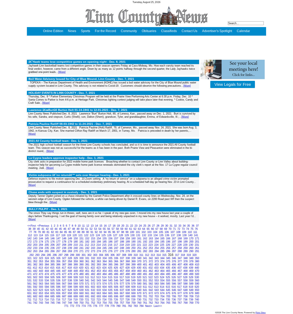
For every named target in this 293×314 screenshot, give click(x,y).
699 (133, 296)
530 (197, 277)
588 (185, 283)
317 (177, 254)
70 (170, 228)
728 (127, 299)
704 (162, 296)
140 (190, 235)
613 (156, 286)
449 (76, 270)
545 (110, 280)
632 (93, 290)
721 (87, 299)
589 (191, 283)
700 (139, 296)
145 (47, 238)
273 (93, 251)
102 (144, 232)
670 (139, 293)
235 (47, 248)
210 (76, 244)
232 (29, 248)
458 (128, 270)
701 (145, 296)
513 (98, 277)
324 (47, 258)
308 (124, 254)
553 (156, 280)
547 (122, 280)
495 (168, 274)
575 (110, 283)
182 (87, 241)
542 (93, 280)
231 (197, 244)
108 (178, 232)
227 (174, 244)
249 (128, 248)
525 (168, 277)
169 (185, 238)
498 (185, 274)
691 (87, 296)
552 (151, 280)
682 (35, 296)
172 (29, 241)
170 (191, 238)
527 (179, 277)
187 (116, 241)
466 (174, 270)
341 (145, 258)
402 (151, 264)
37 (197, 225)
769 (191, 302)
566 (58, 283)
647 (180, 290)
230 (191, 244)
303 (95, 254)
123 (92, 235)
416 (58, 267)
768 (185, 302)
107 (172, 232)
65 (148, 228)
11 (84, 225)
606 (116, 286)
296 (55, 254)
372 (151, 261)
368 (128, 261)
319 (189, 254)
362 (93, 261)
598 (70, 286)
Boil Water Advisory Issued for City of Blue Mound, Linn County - (81, 78)
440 (197, 267)
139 (184, 235)
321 (29, 258)
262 (29, 251)
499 (191, 274)
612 (150, 286)
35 (189, 225)
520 (139, 277)
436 (174, 267)
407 (180, 264)
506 (58, 277)
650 (197, 290)
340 (139, 258)
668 (128, 293)
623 (41, 290)
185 (104, 241)
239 (70, 248)
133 (150, 235)
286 (168, 251)
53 (96, 228)
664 (104, 293)
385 (52, 264)
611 (145, 286)
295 (49, 254)
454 (104, 270)
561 (29, 283)
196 (168, 241)
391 (87, 264)
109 (184, 232)
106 (167, 232)
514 (104, 277)
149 (70, 238)
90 (88, 232)
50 (83, 228)
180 (76, 241)
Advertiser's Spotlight (217, 31)
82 (53, 232)
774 (84, 305)
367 (122, 261)
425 (110, 267)
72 (179, 228)
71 (175, 228)
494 (162, 274)
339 (133, 258)
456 (116, 270)
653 (41, 293)
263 (35, 251)
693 (99, 296)
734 (162, 299)
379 (191, 261)
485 (110, 274)
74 (188, 228)
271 (81, 251)
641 (145, 290)
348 (185, 258)
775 (89, 305)
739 (191, 299)
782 (130, 305)
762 (151, 302)
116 (52, 235)
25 (145, 225)
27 (154, 225)
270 (76, 251)
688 (70, 296)
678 (185, 293)
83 (57, 232)
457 (122, 270)
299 (72, 254)
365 (110, 261)
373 (156, 261)
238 (64, 248)
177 (58, 241)
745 (52, 302)
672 (151, 293)
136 (167, 235)
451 (87, 270)
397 (122, 264)
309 (130, 254)
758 (128, 302)
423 (98, 267)
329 (76, 258)
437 (179, 267)
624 (47, 290)
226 (168, 244)
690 (81, 296)
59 (122, 228)
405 (168, 264)
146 (52, 238)
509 (76, 277)
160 (133, 238)
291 (197, 251)
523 (156, 277)
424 (104, 267)
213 (93, 244)
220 (133, 244)
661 (87, 293)
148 (64, 238)
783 (136, 305)
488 (128, 274)
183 (93, 241)
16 (105, 225)
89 (83, 232)
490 (139, 274)
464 (162, 270)
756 (116, 302)
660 (81, 293)
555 (168, 280)
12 (88, 225)
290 (191, 251)
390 (81, 264)
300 (78, 254)
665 (110, 293)
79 (39, 232)
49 (78, 228)
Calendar (243, 31)
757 (122, 302)
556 (174, 280)
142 (29, 238)
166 (168, 238)
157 (116, 238)
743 (41, 302)
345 (168, 258)
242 (87, 248)
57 (113, 228)
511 (87, 277)
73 (183, 228)
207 (58, 244)
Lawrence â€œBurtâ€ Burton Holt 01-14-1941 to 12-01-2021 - (78, 110)
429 (133, 267)
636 (116, 290)
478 (70, 274)
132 (144, 235)
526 (174, 277)
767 (180, 302)
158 (122, 238)
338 (128, 258)
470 (197, 270)
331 (87, 258)
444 (47, 270)
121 (80, 235)
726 (116, 299)
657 (64, 293)
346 (174, 258)
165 (162, 238)
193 (151, 241)
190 (133, 241)
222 (145, 244)
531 (29, 280)
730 (139, 299)
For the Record (105, 31)
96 (114, 232)
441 (29, 270)
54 (100, 228)
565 (52, 283)
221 (139, 244)
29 (162, 225)
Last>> (158, 305)
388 (70, 264)
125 (103, 235)
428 (127, 267)
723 (98, 299)
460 (139, 270)
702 (151, 296)
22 (132, 225)
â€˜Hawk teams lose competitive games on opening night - (77, 61)
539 (76, 280)
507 (64, 277)
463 (156, 270)
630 (81, 290)
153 (93, 238)
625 (52, 290)
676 (174, 293)
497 (180, 274)
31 (171, 225)
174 (41, 241)
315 (164, 254)
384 (47, 264)
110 (190, 232)
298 (66, 254)
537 (64, 280)
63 (140, 228)
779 (112, 305)
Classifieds (169, 31)
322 (35, 258)
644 (162, 290)
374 (162, 261)
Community (129, 31)
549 (133, 280)
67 (157, 228)
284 (156, 251)
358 (70, 261)
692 (93, 296)
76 (196, 228)
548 (128, 280)
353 (41, 261)
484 (104, 274)
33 (180, 225)
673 (156, 293)
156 (110, 238)
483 (99, 274)
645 (168, 290)
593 (41, 286)
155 (104, 238)
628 (70, 290)
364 (104, 261)
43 (52, 228)
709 (191, 296)
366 (116, 261)
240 (76, 248)
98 (123, 232)
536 (58, 280)
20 (123, 225)
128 (121, 235)
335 (110, 258)
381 (29, 264)
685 (52, 296)
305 (107, 254)
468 (185, 270)
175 (47, 241)
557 (180, 280)
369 (133, 261)
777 (101, 305)
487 (122, 274)
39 (34, 228)
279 (128, 251)
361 (87, 261)
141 (196, 235)
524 (162, 277)
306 (112, 254)
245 (104, 248)
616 (174, 286)
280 (133, 251)
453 (99, 270)
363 (99, 261)
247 (116, 248)
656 (58, 293)
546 (116, 280)
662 (93, 293)
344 (162, 258)
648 (185, 290)
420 (81, 267)
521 (145, 277)
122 (86, 235)
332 (93, 258)
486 (116, 274)
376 (174, 261)
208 (64, 244)
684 (47, 296)
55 (104, 228)
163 (151, 238)
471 (29, 274)
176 (52, 241)
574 (104, 283)
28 (158, 225)
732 (150, 299)
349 (191, 258)
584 (162, 283)
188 (122, 241)
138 (179, 235)
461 (145, 270)
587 (180, 283)
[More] (62, 71)
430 (139, 267)
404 (162, 264)
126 (109, 235)
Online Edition (53, 31)
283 (151, 251)
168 (180, 238)
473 (41, 274)
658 (70, 293)
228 (179, 244)
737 (179, 299)
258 (180, 248)
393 (99, 264)
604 (104, 286)
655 (52, 293)
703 (156, 296)
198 (180, 241)
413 (41, 267)
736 (174, 299)
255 (162, 248)
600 (81, 286)
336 (116, 258)
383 (41, 264)
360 (81, 261)
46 (65, 228)
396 (116, 264)
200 (191, 241)
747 (64, 302)
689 (76, 296)
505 (52, 277)
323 (41, 258)
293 (37, 254)
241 (81, 248)
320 (194, 254)
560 (197, 280)
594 (47, 286)
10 (79, 225)
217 (116, 244)
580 (139, 283)
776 (95, 305)
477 (64, 274)
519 (133, 277)
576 (116, 283)
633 (99, 290)
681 (29, 296)
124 (98, 235)
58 (118, 228)
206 (52, 244)
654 (47, 293)
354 (47, 261)
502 (35, 277)
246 (110, 248)
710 (197, 296)
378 (185, 261)
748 (70, 302)
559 (191, 280)
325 (52, 258)
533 (41, 280)
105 (161, 232)
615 (168, 286)
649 (191, 290)
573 (99, 283)
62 (135, 228)
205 (47, 244)
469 (191, 270)
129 (127, 235)
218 (122, 244)
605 (110, 286)
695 (110, 296)
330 (81, 258)
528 (185, 277)
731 (145, 299)
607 (122, 286)
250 (133, 248)
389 (76, 264)
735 (168, 299)
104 (155, 232)
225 (162, 244)
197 (174, 241)
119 (69, 235)
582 (151, 283)
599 (76, 286)
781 (124, 305)
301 (84, 254)
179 (70, 241)
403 (156, 264)
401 (145, 264)
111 (195, 232)
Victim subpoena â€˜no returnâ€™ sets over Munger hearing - (79, 175)
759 (133, 302)
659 (76, 293)
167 (174, 238)
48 (74, 228)
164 (156, 238)
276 (110, 251)
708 (185, 296)
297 (60, 254)
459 (133, 270)
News (72, 31)
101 (138, 232)
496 (174, 274)
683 (41, 296)
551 (145, 280)
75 (192, 228)
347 (180, 258)
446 (58, 270)
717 (64, 299)
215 (104, 244)
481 (87, 274)
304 (101, 254)
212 (87, 244)
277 (116, 251)
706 (174, 296)
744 (47, 302)
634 (104, 290)
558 (185, 280)
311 (141, 254)
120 (75, 235)
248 (122, 248)
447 (64, 270)
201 (197, 241)
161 (139, 238)
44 (56, 228)
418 (70, 267)
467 (180, 270)
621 (29, 290)
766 (174, 302)
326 (58, 258)
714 (46, 299)
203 (35, 244)
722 (93, 299)
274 (99, 251)
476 (58, 274)
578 (128, 283)
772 (72, 305)
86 (70, 232)
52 (91, 228)
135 (161, 235)
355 (52, 261)
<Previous (43, 225)
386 (58, 264)
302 (89, 254)
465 (168, 270)
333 (99, 258)
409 (191, 264)
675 (168, 293)
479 (76, 274)
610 (139, 286)
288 (180, 251)
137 (173, 235)
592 (35, 286)
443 (41, 270)
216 (110, 244)
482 (93, 274)
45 (61, 228)
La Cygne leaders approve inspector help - (66, 157)
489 (133, 274)
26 (149, 225)
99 (127, 232)
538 (70, 280)
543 (99, 280)
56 (109, 228)
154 (99, 238)
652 (35, 293)
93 (101, 232)
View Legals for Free (232, 84)
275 (104, 251)
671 (145, 293)
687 (64, 296)
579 (133, 283)
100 (132, 232)
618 (185, 286)
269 (70, 251)
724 (104, 299)
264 (41, 251)
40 (39, 228)
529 (191, 277)
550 (139, 280)
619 (191, 286)
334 (104, 258)
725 (110, 299)
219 (127, 244)
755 (110, 302)
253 (151, 248)
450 (81, 270)
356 (58, 261)
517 (122, 277)
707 (180, 296)
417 (64, 267)
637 (122, 290)
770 (197, 302)
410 (197, 264)
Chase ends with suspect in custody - (63, 192)
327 (64, 258)
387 (64, 264)
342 (151, 258)
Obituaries (149, 31)
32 (176, 225)
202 (29, 244)
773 (78, 305)
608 (128, 286)
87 (75, 232)
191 (139, 241)
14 (97, 225)
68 (161, 228)
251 (139, 248)
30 (167, 225)
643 (156, 290)
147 (58, 238)
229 (185, 244)
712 (35, 299)
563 (41, 283)
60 (126, 228)
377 (180, 261)
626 (58, 290)
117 (58, 235)
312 (147, 254)
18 (114, 225)
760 (139, 302)
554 (162, 280)
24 (141, 225)
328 (70, 258)
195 (162, 241)
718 (70, 299)
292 (31, 254)
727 (122, 299)
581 (145, 283)
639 (133, 290)
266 (52, 251)
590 (197, 283)
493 (156, 274)
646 (174, 290)
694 (104, 296)
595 (52, 286)
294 (43, 254)
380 (197, 261)
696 (116, 296)
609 (133, 286)
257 (174, 248)
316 (171, 254)
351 (29, 261)
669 (133, 293)
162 (145, 238)
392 (93, 264)
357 (64, 261)
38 (30, 228)
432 (150, 267)
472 (35, 274)
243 (93, 248)
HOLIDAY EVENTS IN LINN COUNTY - (62, 92)
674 (162, 293)
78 (35, 232)
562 (35, 283)
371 (145, 261)
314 (158, 254)
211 (81, 244)
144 (41, 238)
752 (93, 302)
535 (52, 280)
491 (145, 274)
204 (41, 244)
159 (128, 238)
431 (145, 267)
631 (87, 290)
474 (47, 274)
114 (41, 235)
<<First (32, 225)
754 (104, 302)
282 (145, 251)
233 (35, 248)
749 (76, 302)
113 (35, 235)
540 (81, 280)
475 (52, 274)
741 (29, 302)
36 (193, 225)
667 (122, 293)
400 (139, 264)
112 (30, 235)
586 (174, 283)
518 (127, 277)
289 (185, 251)
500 (197, 274)
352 (35, 261)
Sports (85, 31)
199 (185, 241)
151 (81, 238)
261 (197, 248)
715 (52, 299)
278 (122, 251)
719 (75, 299)
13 (92, 225)
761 (145, 302)
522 (150, 277)
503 (41, 277)
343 (156, 258)
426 (116, 267)
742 (35, 302)
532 (35, 280)
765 (168, 302)
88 (79, 232)
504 (47, 277)
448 (70, 270)
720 (81, 299)
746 (58, 302)
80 (44, 232)
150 (76, 238)
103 (149, 232)
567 (64, 283)
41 (43, 228)
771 (66, 305)
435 (168, 267)
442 (35, 270)
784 (141, 305)
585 (168, 283)
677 (180, 293)
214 (98, 244)
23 (136, 225)
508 (70, 277)
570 (81, 283)
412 (35, 267)
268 (64, 251)
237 (58, 248)
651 (29, 293)
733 (156, 299)
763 (156, 302)
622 (35, 290)
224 (156, 244)
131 (138, 235)
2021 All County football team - (58, 140)
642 (151, 290)
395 (110, 264)
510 (81, 277)
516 (116, 277)
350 (197, 258)
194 (156, 241)
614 (162, 286)
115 (47, 235)
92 (96, 232)
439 (191, 267)
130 (132, 235)
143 (35, 238)
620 (197, 286)
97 (118, 232)
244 (99, 248)
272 (87, 251)
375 (168, 261)
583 (156, 283)
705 (168, 296)
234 (41, 248)
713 (41, 299)
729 (133, 299)
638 (128, 290)
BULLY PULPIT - (48, 209)
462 (151, 270)
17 (110, 225)
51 (87, 228)
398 (128, 264)
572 (93, 283)
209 (70, 244)
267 (58, 251)
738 (185, 299)
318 (183, 254)
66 (153, 228)
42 (47, 228)
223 (150, 244)
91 (92, 232)
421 (87, 267)
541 (87, 280)
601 (87, 286)
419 (75, 267)
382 (35, 264)
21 (127, 225)
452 (93, 270)
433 (156, 267)
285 (162, 251)
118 (63, 235)
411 (29, 267)
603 (99, 286)
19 (119, 225)
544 (104, 280)
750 (81, 302)
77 (31, 232)
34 (184, 225)
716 (58, 299)
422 (93, 267)
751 (87, 302)
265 (47, 251)
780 (118, 305)
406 (174, 264)
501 (29, 277)
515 (110, 277)
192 (145, 241)
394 (104, 264)
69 (166, 228)
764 (162, 302)
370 (139, 261)
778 (107, 305)
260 (191, 248)
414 (46, 267)
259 (185, 248)
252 (145, 248)
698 (128, 296)
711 (29, 299)
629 (76, 290)
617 (179, 286)
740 (197, 299)
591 (29, 286)
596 (58, 286)
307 (118, 254)
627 (64, 290)
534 (47, 280)
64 (144, 228)
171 (197, 238)
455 (110, 270)
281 (139, 251)
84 (61, 232)
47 (69, 228)
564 (47, 283)
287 (174, 251)
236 (52, 248)
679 (191, 293)
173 (35, 241)
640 (139, 290)
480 (81, 274)
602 (93, 286)
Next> (149, 305)
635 (110, 290)
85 (66, 232)
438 (185, 267)
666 (116, 293)
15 (101, 225)
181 (81, 241)
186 (110, 241)
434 (162, 267)
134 (155, 235)
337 (122, 258)
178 (64, 241)
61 (131, 228)
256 (168, 248)
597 (64, 286)
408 (185, 264)
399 (133, 264)
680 (197, 293)
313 (153, 254)
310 (136, 254)
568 (70, 283)
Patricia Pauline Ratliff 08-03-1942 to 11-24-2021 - (70, 123)
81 (48, 232)
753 (99, 302)
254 (156, 248)
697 (122, 296)
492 (151, 274)
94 (105, 232)
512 (93, 277)
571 (87, 283)
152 (87, 238)
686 (58, 296)
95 (110, 232)
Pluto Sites (260, 312)
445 (52, 270)
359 (76, 261)
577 (122, 283)
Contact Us (189, 31)
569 (76, 283)
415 (52, 267)
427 (122, 267)
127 (115, 235)
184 (99, 241)
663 (99, 293)
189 (128, 241)
